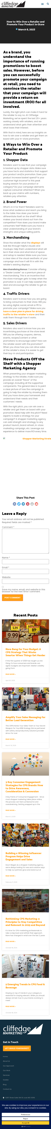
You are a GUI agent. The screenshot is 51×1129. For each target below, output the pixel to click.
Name (6, 558)
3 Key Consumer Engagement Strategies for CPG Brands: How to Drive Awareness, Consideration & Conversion (24, 787)
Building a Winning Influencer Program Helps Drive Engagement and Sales (23, 856)
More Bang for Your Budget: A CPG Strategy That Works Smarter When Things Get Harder (25, 652)
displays (35, 242)
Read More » (11, 674)
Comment (8, 527)
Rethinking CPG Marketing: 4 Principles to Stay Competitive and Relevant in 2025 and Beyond (25, 921)
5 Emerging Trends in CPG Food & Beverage (25, 986)
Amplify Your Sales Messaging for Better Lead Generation (25, 718)
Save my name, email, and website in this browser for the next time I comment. (23, 591)
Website (6, 577)
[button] (42, 4)
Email (5, 568)
